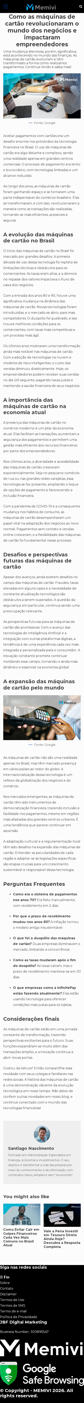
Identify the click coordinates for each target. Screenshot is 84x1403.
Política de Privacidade (18, 1317)
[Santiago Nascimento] (42, 1141)
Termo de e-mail (13, 1311)
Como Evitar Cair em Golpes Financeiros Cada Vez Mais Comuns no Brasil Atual (21, 1237)
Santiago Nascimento (31, 1148)
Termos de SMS (12, 1305)
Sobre (5, 1283)
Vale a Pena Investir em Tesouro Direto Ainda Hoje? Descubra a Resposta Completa (62, 1239)
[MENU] (5, 6)
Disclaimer (8, 1294)
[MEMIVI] (41, 7)
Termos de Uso (12, 1300)
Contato (6, 1288)
